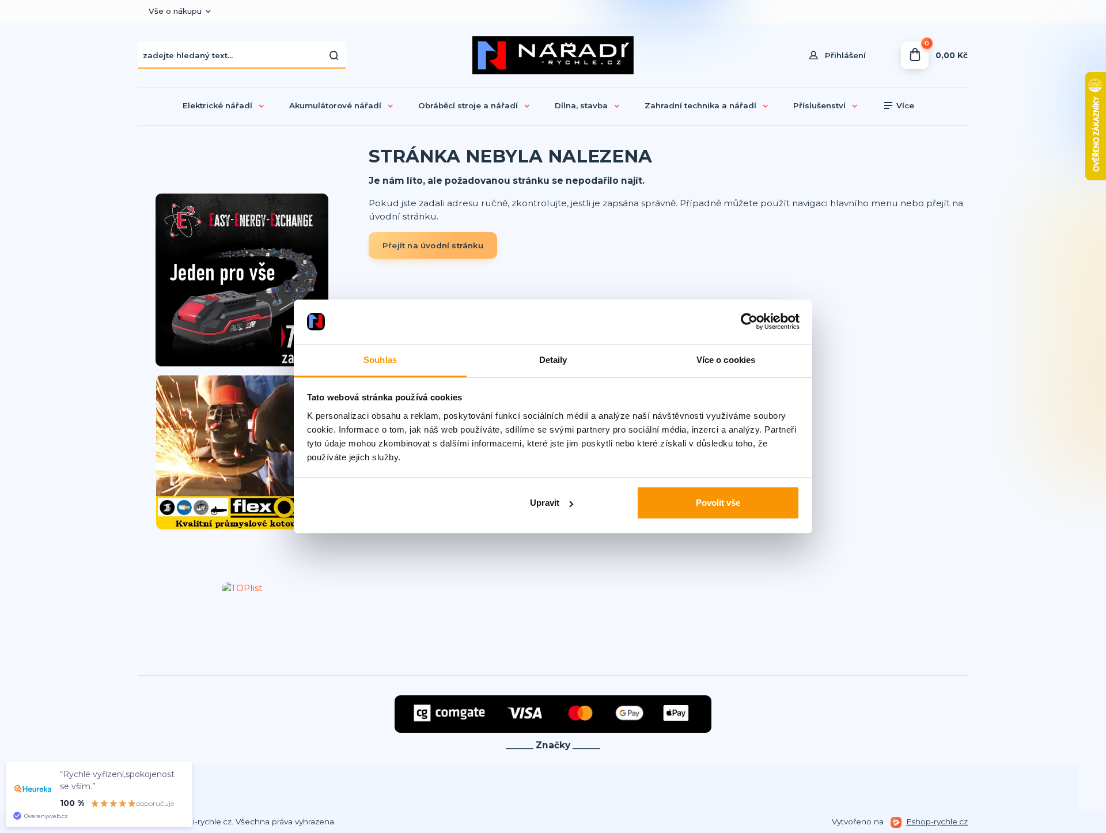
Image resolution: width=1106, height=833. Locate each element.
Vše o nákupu (175, 11)
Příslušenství (819, 105)
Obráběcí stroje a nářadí (468, 105)
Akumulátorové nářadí (335, 105)
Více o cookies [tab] (725, 360)
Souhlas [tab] (380, 360)
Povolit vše (718, 503)
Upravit (544, 503)
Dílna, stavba (581, 105)
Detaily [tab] (553, 360)
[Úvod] (553, 55)
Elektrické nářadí (217, 105)
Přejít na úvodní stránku (432, 245)
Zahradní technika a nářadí (700, 105)
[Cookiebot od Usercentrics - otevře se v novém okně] (749, 322)
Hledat (334, 55)
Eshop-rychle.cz (937, 821)
